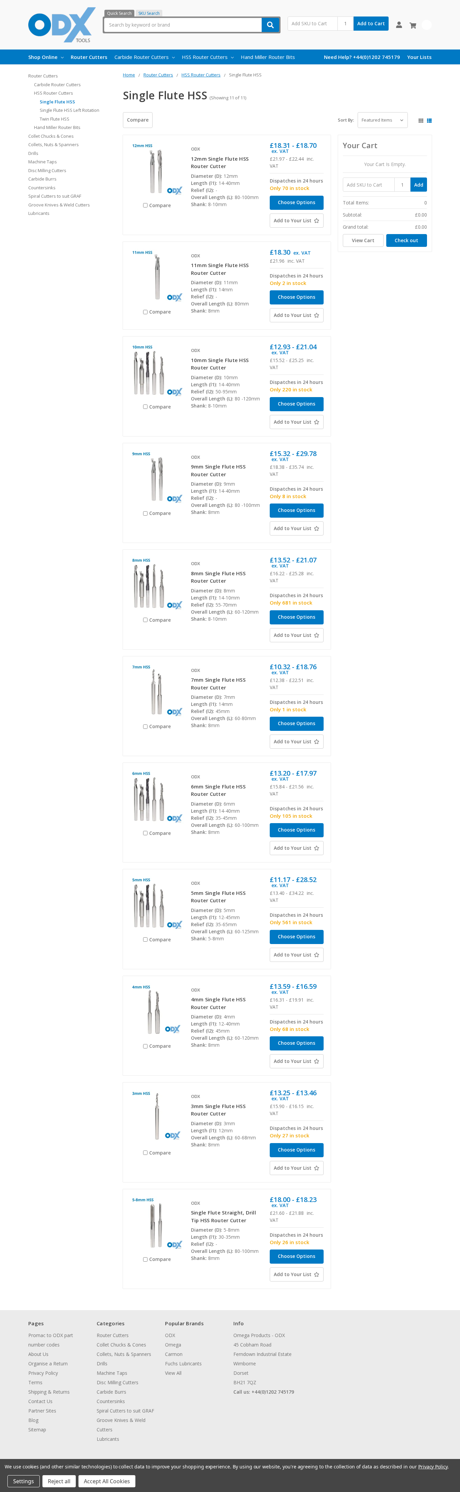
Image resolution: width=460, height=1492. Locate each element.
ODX (170, 1335)
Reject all (59, 1481)
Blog (33, 1420)
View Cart (363, 240)
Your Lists (419, 57)
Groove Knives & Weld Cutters (59, 205)
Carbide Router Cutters (141, 57)
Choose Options (296, 202)
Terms (35, 1382)
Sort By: (346, 120)
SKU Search (149, 13)
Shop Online (43, 57)
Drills (33, 153)
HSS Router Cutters (205, 57)
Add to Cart (371, 23)
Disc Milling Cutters (47, 170)
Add (418, 185)
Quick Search (119, 13)
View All (173, 1373)
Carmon (174, 1354)
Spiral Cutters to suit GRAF (54, 196)
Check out (406, 240)
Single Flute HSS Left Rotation (69, 110)
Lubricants (39, 213)
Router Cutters (89, 57)
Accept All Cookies (107, 1481)
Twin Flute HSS (54, 119)
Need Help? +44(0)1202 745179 (362, 57)
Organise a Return (48, 1363)
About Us (38, 1354)
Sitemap (37, 1429)
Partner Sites (42, 1410)
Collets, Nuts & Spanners (53, 144)
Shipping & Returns (49, 1392)
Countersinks (42, 188)
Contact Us (40, 1401)
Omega (173, 1344)
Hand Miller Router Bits (268, 57)
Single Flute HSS (57, 102)
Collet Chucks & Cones (51, 136)
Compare (138, 120)
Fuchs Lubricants (183, 1363)
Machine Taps (42, 162)
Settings (23, 1481)
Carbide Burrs (42, 179)
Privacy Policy (43, 1373)
